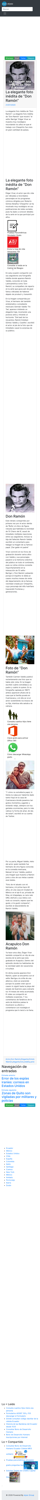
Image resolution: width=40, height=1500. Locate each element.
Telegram (31, 58)
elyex (10, 3)
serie (32, 1062)
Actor (8, 1059)
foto (22, 1062)
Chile (8, 1156)
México (9, 1151)
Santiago (10, 1167)
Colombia (10, 1161)
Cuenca (9, 1169)
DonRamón (7, 1062)
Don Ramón (16, 1059)
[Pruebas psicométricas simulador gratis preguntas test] (31, 1465)
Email (17, 58)
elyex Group (29, 1495)
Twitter (23, 58)
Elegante (24, 1059)
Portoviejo (10, 1180)
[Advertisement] (20, 36)
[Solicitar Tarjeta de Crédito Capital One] (14, 1477)
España (9, 1159)
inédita (27, 1062)
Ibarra (8, 1183)
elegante (16, 1062)
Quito (8, 1164)
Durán (8, 1185)
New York (10, 1172)
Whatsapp (9, 58)
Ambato (9, 1177)
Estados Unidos (12, 1153)
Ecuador (9, 1148)
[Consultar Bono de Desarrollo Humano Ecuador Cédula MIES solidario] (20, 1454)
